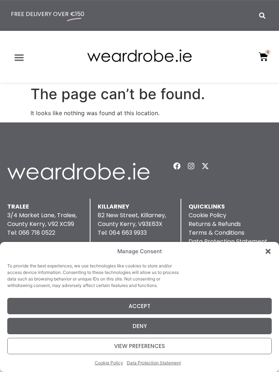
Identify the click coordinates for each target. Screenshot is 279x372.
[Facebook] (177, 166)
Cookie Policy (109, 362)
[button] (268, 251)
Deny (140, 326)
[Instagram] (191, 166)
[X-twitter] (205, 166)
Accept (139, 306)
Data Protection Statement (154, 362)
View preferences (139, 346)
